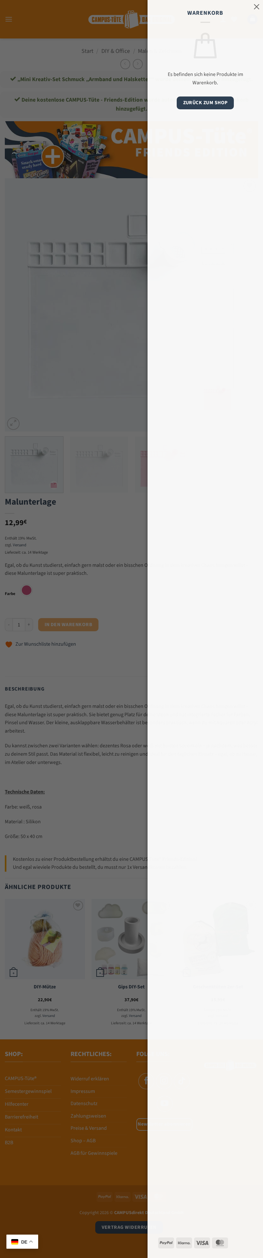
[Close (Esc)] (256, 6)
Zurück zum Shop (205, 102)
